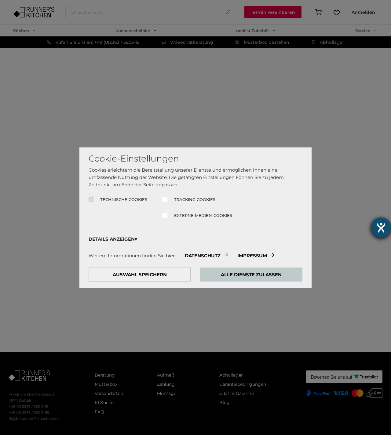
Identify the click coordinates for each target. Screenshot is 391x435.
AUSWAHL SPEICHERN (140, 274)
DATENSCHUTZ (203, 255)
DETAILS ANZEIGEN (112, 239)
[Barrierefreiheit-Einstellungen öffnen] (381, 228)
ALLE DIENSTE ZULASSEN (251, 274)
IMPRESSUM (252, 255)
